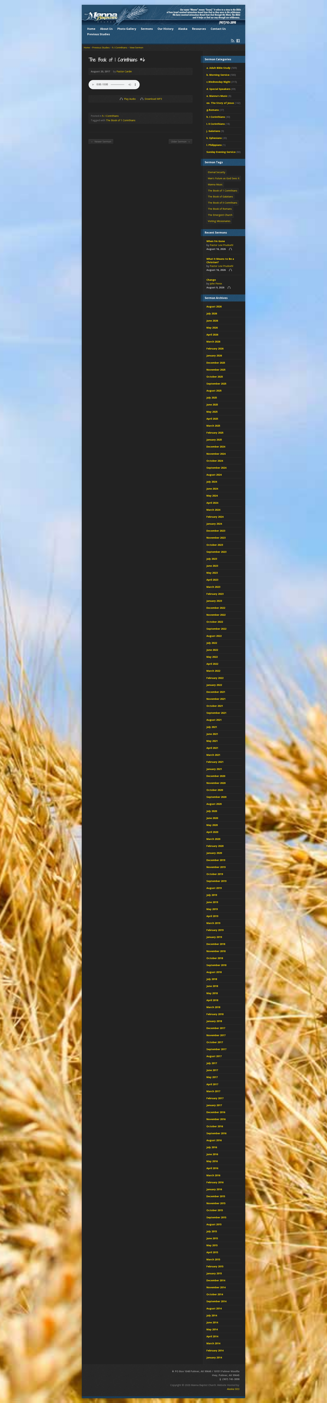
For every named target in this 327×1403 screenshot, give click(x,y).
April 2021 (212, 748)
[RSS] (232, 40)
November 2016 (215, 1119)
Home (91, 29)
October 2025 (214, 376)
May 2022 (212, 656)
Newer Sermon (101, 141)
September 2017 (216, 1049)
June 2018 (212, 986)
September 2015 (216, 1217)
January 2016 (214, 1189)
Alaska (182, 29)
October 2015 (214, 1210)
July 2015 (211, 1231)
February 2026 (214, 348)
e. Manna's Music (217, 96)
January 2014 (214, 1357)
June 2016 (212, 1154)
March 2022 (213, 670)
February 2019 (214, 930)
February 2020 (214, 846)
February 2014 (214, 1350)
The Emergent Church (220, 215)
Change (211, 279)
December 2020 (215, 776)
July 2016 (211, 1147)
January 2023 (214, 600)
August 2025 (214, 390)
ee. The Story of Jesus (220, 103)
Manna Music (215, 184)
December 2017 (215, 1028)
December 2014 (215, 1280)
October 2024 (214, 460)
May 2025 (212, 411)
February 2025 (214, 432)
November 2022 (215, 614)
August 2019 (214, 888)
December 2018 (215, 944)
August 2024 (214, 474)
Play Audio (121, 99)
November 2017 (215, 1035)
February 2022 (214, 678)
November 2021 (215, 698)
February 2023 (214, 593)
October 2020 (214, 790)
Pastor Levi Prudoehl (221, 245)
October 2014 (214, 1294)
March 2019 (213, 923)
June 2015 (212, 1238)
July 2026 (211, 313)
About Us (106, 29)
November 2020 (215, 783)
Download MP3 (153, 98)
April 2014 (212, 1336)
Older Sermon (180, 141)
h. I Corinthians (119, 47)
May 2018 (212, 993)
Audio (230, 249)
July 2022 (211, 642)
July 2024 (211, 481)
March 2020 (213, 839)
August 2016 (214, 1140)
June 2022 (212, 649)
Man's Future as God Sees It (223, 178)
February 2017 (214, 1098)
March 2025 (213, 425)
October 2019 (214, 874)
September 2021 (216, 712)
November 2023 (215, 537)
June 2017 (212, 1070)
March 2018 (213, 1007)
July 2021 (211, 727)
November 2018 (215, 951)
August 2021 (214, 719)
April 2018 (212, 1000)
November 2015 (215, 1203)
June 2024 (212, 488)
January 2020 (214, 853)
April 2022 (212, 663)
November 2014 (215, 1287)
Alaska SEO (233, 1389)
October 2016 (214, 1126)
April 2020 (212, 832)
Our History (165, 29)
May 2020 (212, 825)
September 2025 (216, 383)
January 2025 (214, 439)
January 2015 (214, 1273)
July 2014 (211, 1315)
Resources (199, 29)
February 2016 (214, 1182)
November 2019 (215, 867)
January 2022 (214, 685)
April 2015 (212, 1252)
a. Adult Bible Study (218, 67)
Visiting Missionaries (219, 221)
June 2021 (212, 734)
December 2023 (215, 530)
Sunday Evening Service (221, 152)
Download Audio (142, 99)
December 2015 (215, 1196)
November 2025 (215, 369)
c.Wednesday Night (218, 81)
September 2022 (216, 628)
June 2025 (212, 404)
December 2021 (215, 691)
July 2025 (211, 397)
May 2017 (212, 1077)
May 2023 (212, 572)
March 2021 (213, 754)
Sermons (147, 29)
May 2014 (212, 1329)
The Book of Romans (220, 208)
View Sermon (136, 47)
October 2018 (214, 958)
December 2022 (215, 607)
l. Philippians (214, 145)
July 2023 (211, 558)
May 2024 (212, 495)
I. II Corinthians (215, 123)
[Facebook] (238, 40)
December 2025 (215, 362)
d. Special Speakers (218, 89)
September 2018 (216, 965)
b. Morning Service (217, 74)
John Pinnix (216, 283)
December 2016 (215, 1112)
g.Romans (212, 109)
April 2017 (212, 1084)
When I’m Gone (215, 241)
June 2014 (212, 1322)
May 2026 (212, 327)
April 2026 (212, 334)
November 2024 (215, 453)
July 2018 (211, 979)
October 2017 (214, 1042)
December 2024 (215, 446)
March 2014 (213, 1343)
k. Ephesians (214, 138)
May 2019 (212, 909)
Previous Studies (98, 34)
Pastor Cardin (124, 71)
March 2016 (213, 1175)
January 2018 (214, 1021)
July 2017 (211, 1063)
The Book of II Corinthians (222, 202)
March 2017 (213, 1091)
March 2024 (213, 509)
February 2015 (214, 1266)
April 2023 (212, 579)
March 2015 (213, 1259)
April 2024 (212, 502)
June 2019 (212, 902)
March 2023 (213, 586)
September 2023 (216, 551)
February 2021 (214, 761)
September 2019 (216, 881)
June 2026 (212, 320)
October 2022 (214, 621)
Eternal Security (216, 172)
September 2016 (216, 1133)
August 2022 (214, 635)
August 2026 (214, 306)
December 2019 (215, 860)
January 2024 (214, 523)
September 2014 (216, 1301)
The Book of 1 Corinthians (120, 120)
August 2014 (214, 1308)
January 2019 (214, 937)
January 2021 (214, 769)
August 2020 (214, 804)
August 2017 (214, 1056)
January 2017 (214, 1105)
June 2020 (212, 818)
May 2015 (212, 1245)
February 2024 (214, 516)
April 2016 (212, 1168)
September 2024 (216, 467)
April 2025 (212, 418)
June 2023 (212, 565)
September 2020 (216, 797)
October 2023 (214, 544)
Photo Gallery (126, 29)
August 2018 (214, 972)
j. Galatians (213, 131)
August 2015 (214, 1224)
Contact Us (218, 29)
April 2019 (212, 916)
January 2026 (214, 355)
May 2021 (212, 741)
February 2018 (214, 1014)
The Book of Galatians (220, 196)
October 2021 (214, 705)
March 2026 (213, 341)
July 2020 (211, 811)
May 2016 (212, 1161)
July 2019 (211, 895)
